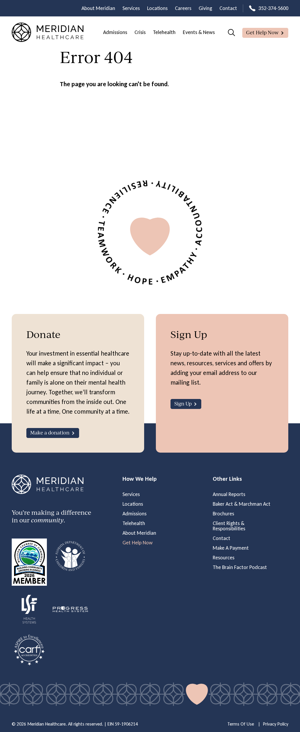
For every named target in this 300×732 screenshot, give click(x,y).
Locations (157, 8)
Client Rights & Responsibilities (229, 526)
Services (131, 8)
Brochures (223, 513)
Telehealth (164, 32)
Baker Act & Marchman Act (241, 504)
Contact (228, 8)
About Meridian (98, 8)
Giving (205, 8)
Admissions (115, 32)
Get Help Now (262, 32)
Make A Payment (231, 548)
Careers (183, 8)
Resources (223, 557)
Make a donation (49, 432)
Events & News (199, 32)
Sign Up (183, 403)
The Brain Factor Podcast (240, 567)
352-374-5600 (273, 8)
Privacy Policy (275, 724)
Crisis (140, 32)
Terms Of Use (240, 724)
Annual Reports (229, 494)
